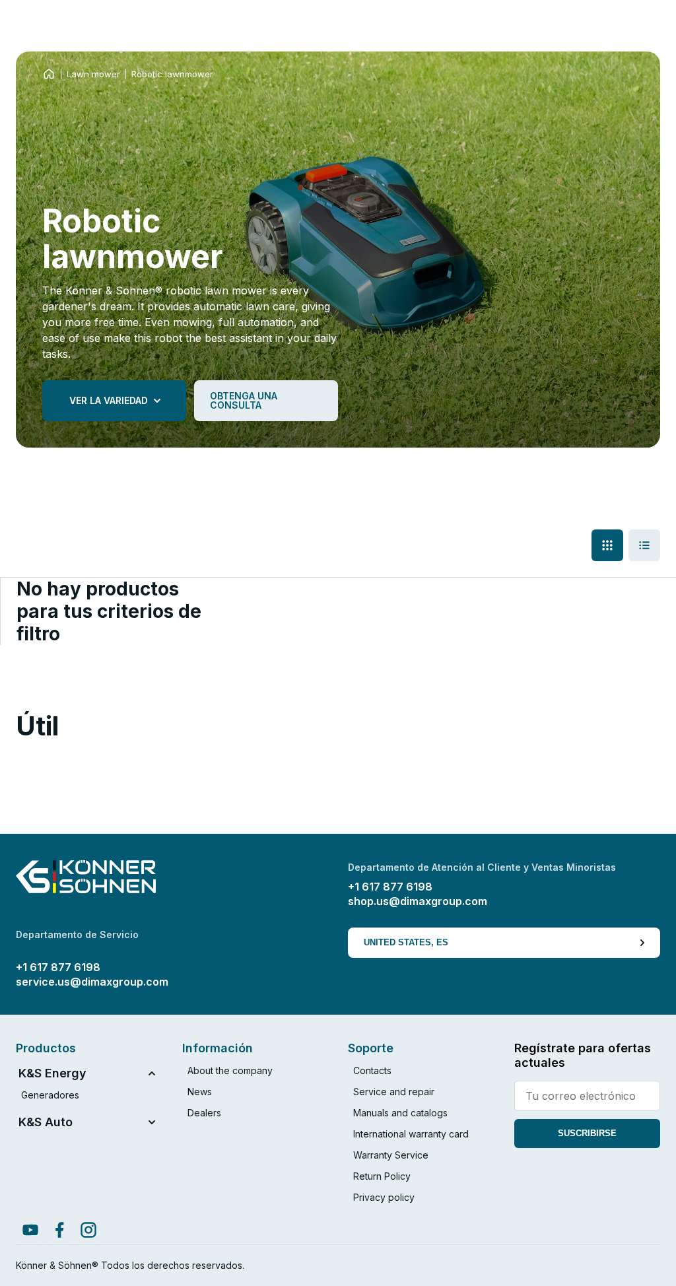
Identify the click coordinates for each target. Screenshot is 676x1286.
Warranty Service (390, 1155)
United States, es (406, 942)
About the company (230, 1070)
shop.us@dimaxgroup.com (417, 901)
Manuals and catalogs (400, 1112)
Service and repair (393, 1091)
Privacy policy (384, 1197)
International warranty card (411, 1133)
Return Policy (382, 1176)
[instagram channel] (88, 1229)
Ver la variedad (108, 400)
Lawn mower (93, 74)
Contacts (372, 1070)
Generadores (50, 1094)
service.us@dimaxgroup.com (92, 981)
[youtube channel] (30, 1229)
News (199, 1091)
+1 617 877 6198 (390, 886)
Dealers (204, 1112)
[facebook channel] (59, 1229)
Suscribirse (587, 1133)
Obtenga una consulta (243, 400)
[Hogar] (48, 74)
